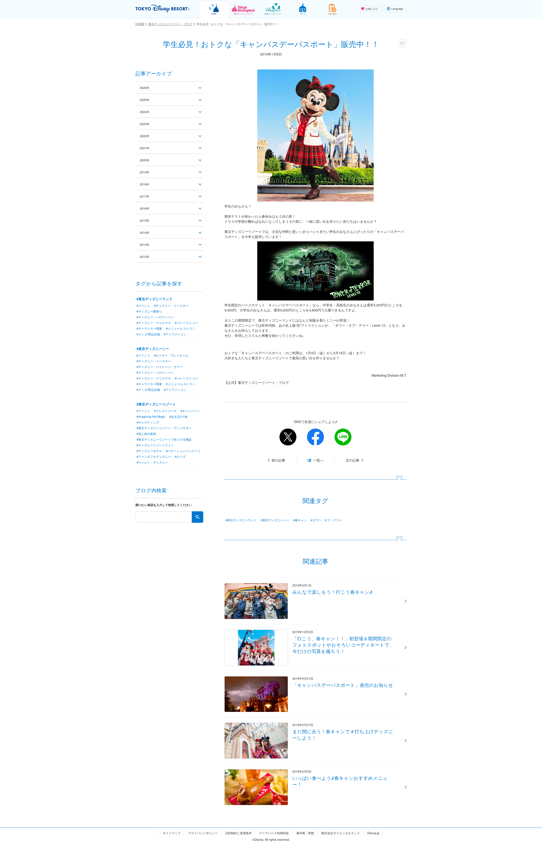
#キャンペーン (190, 411)
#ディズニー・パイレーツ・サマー (160, 367)
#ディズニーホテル (149, 451)
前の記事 (278, 460)
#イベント (143, 305)
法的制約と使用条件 (238, 833)
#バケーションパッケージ (183, 451)
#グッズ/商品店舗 (148, 334)
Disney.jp (373, 833)
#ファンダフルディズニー (154, 456)
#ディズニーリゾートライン (155, 445)
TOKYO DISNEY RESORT (163, 9)
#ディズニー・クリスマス (154, 323)
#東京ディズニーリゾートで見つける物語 (164, 439)
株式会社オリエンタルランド (340, 833)
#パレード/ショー (186, 323)
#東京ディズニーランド (241, 520)
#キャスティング (148, 422)
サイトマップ (172, 833)
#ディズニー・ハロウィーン (155, 317)
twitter (287, 437)
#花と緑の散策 (146, 433)
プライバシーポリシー (203, 833)
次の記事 (352, 460)
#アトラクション (175, 334)
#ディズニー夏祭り (149, 311)
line (343, 437)
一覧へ (318, 460)
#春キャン (300, 520)
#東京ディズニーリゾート (156, 404)
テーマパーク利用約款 (274, 833)
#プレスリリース (165, 411)
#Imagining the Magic (151, 416)
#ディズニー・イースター (171, 305)
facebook (315, 437)
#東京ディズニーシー (275, 520)
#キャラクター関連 (149, 328)
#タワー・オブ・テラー (326, 520)
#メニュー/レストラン (180, 328)
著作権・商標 (305, 833)
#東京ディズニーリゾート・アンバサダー (164, 428)
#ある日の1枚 (178, 416)
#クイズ (180, 456)
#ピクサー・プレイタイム (171, 355)
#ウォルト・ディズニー (152, 462)
